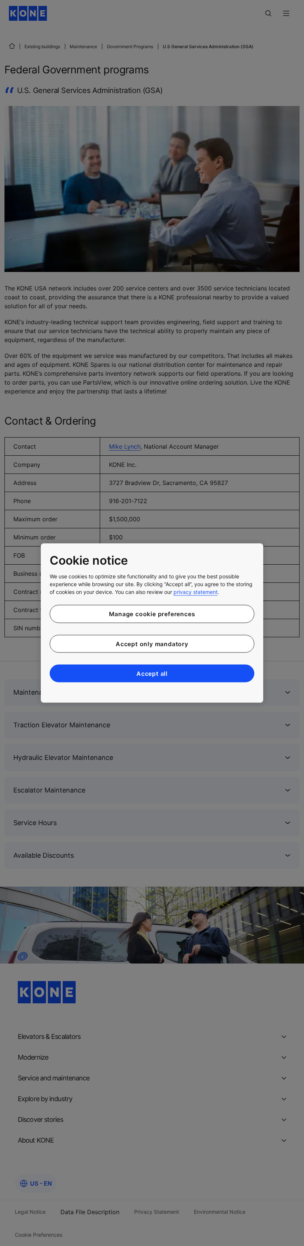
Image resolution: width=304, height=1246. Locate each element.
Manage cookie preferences (152, 614)
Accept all (152, 673)
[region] (152, 623)
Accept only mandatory (152, 643)
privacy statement (196, 592)
